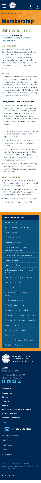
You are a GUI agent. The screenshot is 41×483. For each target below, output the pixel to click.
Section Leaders (11, 222)
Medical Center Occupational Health (18, 277)
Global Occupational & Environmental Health (19, 271)
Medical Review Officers (14, 282)
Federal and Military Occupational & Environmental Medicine (18, 248)
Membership (7, 393)
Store (4, 422)
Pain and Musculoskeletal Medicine (18, 310)
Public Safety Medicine (13, 325)
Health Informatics (12, 260)
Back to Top (10, 475)
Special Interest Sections (12, 13)
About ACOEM (7, 389)
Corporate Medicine (12, 237)
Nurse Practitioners (12, 287)
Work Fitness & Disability (14, 345)
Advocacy (5, 405)
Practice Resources (9, 413)
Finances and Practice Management (18, 255)
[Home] (12, 5)
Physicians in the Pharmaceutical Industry (20, 315)
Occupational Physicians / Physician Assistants (18, 293)
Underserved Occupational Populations (19, 340)
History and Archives (12, 265)
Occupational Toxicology (14, 300)
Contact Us (6, 440)
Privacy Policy (7, 454)
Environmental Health (13, 242)
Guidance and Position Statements (16, 409)
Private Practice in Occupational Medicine (20, 320)
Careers (5, 397)
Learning (5, 401)
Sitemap (5, 450)
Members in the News (11, 418)
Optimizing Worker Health (14, 305)
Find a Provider (7, 445)
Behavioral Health (11, 232)
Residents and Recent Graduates (17, 330)
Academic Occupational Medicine (17, 227)
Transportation (10, 335)
